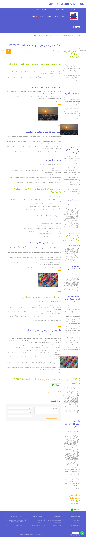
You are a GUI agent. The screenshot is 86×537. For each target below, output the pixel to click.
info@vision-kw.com (19, 528)
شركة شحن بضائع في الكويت (54, 391)
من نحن (56, 16)
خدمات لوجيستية (31, 51)
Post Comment (51, 417)
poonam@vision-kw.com (56, 525)
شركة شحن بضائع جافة (49, 379)
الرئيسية (63, 16)
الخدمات (49, 16)
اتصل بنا (42, 16)
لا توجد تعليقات (57, 51)
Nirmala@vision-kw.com (75, 525)
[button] (82, 533)
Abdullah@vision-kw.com (37, 525)
